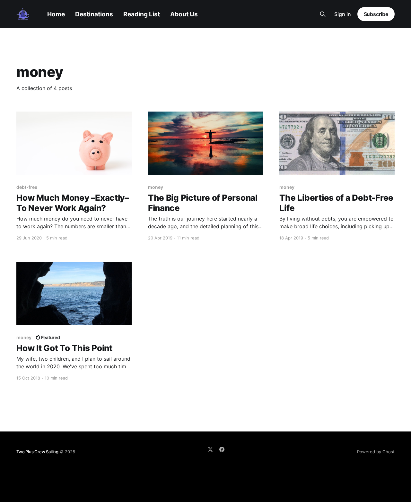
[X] (210, 449)
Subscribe (376, 14)
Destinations (94, 14)
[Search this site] (323, 14)
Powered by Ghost (376, 451)
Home (56, 14)
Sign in (342, 14)
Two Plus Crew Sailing (37, 451)
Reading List (141, 14)
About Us (184, 14)
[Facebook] (221, 449)
